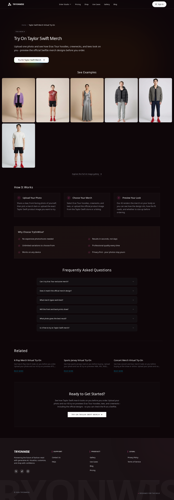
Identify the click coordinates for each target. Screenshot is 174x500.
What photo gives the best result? (53, 318)
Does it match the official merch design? (56, 291)
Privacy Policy (133, 457)
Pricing (78, 4)
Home (24, 25)
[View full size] (31, 118)
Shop (87, 4)
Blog (115, 4)
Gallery (107, 4)
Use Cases (96, 4)
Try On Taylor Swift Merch (85, 414)
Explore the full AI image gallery (85, 174)
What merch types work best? (51, 300)
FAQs (54, 462)
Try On (25, 118)
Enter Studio (64, 4)
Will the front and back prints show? (54, 309)
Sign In (161, 4)
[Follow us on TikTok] (22, 471)
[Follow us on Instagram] (28, 471)
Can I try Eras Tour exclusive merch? (54, 281)
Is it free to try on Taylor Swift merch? (54, 328)
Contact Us (56, 457)
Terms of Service (134, 462)
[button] (16, 4)
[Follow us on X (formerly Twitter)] (16, 471)
